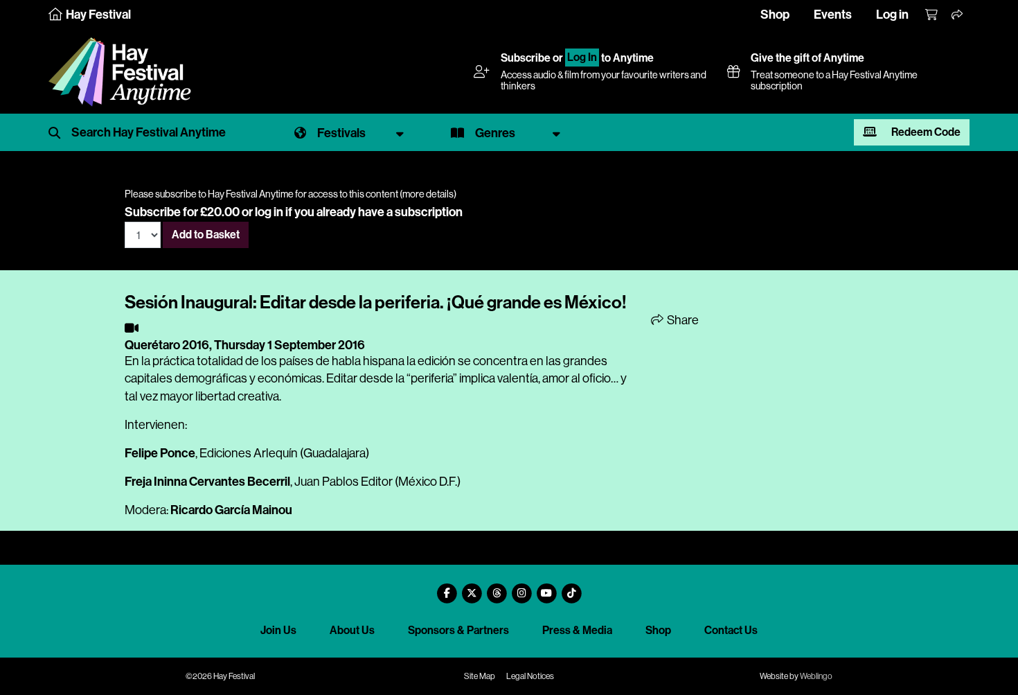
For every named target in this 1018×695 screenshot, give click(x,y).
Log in (892, 14)
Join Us (278, 630)
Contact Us (731, 630)
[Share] (958, 15)
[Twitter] (471, 588)
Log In (582, 57)
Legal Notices (530, 676)
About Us (352, 630)
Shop (774, 14)
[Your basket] (932, 15)
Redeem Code (925, 132)
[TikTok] (571, 588)
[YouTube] (546, 588)
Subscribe (526, 57)
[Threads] (496, 588)
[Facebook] (446, 588)
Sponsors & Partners (458, 630)
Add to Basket (206, 234)
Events (833, 14)
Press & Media (577, 630)
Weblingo (816, 676)
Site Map (479, 676)
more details (428, 194)
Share (682, 320)
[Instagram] (521, 588)
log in (269, 212)
